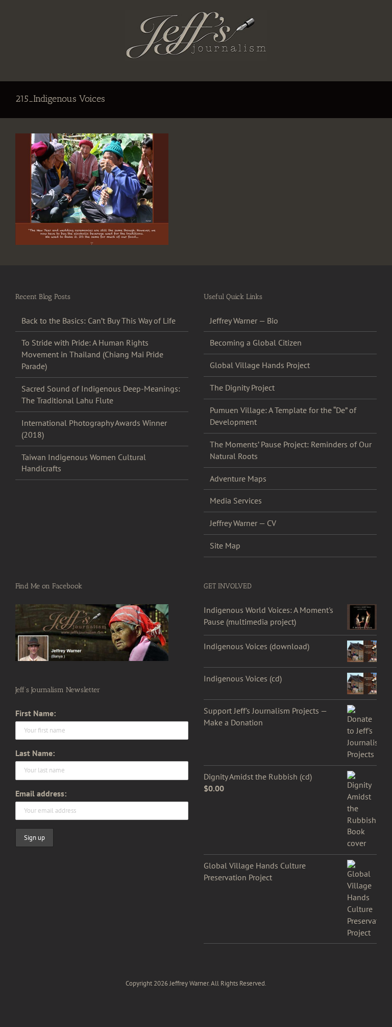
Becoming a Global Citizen (256, 342)
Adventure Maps (238, 478)
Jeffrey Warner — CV (243, 523)
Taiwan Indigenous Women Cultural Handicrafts (83, 463)
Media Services (236, 500)
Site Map (225, 545)
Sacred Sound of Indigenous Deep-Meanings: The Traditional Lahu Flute (100, 394)
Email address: (40, 793)
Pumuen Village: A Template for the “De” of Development (283, 416)
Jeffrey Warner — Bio (244, 320)
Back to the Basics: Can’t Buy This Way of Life (98, 320)
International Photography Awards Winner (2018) (94, 429)
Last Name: (35, 753)
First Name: (35, 713)
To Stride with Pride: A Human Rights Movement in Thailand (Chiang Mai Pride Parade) (92, 354)
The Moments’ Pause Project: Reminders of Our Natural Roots (291, 450)
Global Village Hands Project (260, 365)
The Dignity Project (242, 387)
